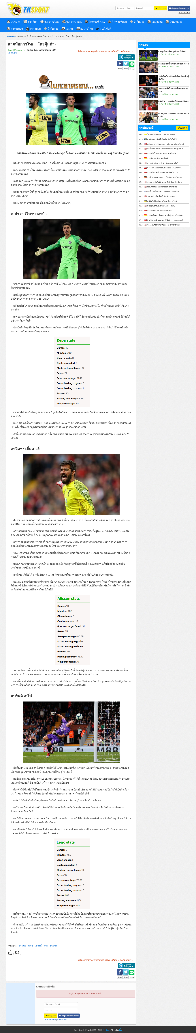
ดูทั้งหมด (181, 128)
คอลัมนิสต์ (105, 28)
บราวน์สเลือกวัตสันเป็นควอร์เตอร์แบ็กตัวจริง (164, 168)
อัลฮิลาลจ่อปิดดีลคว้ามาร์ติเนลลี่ (159, 211)
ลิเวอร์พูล (22, 946)
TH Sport (106, 1030)
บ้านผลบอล (176, 21)
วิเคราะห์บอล (51, 21)
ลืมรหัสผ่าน (62, 1020)
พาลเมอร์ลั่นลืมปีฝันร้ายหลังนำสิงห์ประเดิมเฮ (164, 182)
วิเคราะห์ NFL (74, 21)
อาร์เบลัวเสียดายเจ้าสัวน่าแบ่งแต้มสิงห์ (162, 163)
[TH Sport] (28, 16)
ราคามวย (35, 28)
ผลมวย (69, 28)
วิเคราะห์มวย (119, 21)
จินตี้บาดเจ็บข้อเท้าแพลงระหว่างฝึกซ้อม (163, 192)
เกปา (45, 946)
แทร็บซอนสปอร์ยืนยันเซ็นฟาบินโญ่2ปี (162, 139)
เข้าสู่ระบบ (162, 8)
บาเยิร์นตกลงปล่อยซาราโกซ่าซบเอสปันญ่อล (164, 177)
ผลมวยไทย (86, 28)
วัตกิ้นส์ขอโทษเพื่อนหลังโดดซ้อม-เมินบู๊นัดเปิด (165, 149)
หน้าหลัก (16, 21)
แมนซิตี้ (38, 946)
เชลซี (30, 946)
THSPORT (11, 36)
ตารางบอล (17, 28)
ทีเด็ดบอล (139, 21)
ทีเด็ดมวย (53, 28)
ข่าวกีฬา (32, 21)
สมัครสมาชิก (184, 13)
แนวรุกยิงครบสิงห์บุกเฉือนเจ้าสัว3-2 (161, 206)
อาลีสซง (53, 946)
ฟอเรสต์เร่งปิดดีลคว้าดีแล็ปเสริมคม (161, 196)
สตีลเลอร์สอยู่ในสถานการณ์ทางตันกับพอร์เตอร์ (165, 144)
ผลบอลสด (157, 21)
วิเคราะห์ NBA (97, 21)
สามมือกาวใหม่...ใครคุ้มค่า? (69, 36)
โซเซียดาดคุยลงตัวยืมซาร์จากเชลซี (161, 134)
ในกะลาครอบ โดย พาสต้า (42, 36)
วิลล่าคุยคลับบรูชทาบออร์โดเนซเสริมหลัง (163, 225)
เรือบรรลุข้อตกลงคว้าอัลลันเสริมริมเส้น (162, 187)
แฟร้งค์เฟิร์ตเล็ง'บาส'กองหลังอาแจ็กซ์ (162, 201)
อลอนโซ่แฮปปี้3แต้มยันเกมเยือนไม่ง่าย (162, 173)
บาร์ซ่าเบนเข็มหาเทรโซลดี (157, 158)
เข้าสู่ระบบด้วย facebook (180, 8)
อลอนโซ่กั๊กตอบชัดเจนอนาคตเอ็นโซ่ (161, 153)
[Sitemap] (120, 1030)
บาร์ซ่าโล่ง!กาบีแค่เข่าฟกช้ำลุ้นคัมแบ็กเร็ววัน (165, 215)
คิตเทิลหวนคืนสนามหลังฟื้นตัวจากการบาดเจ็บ (165, 220)
